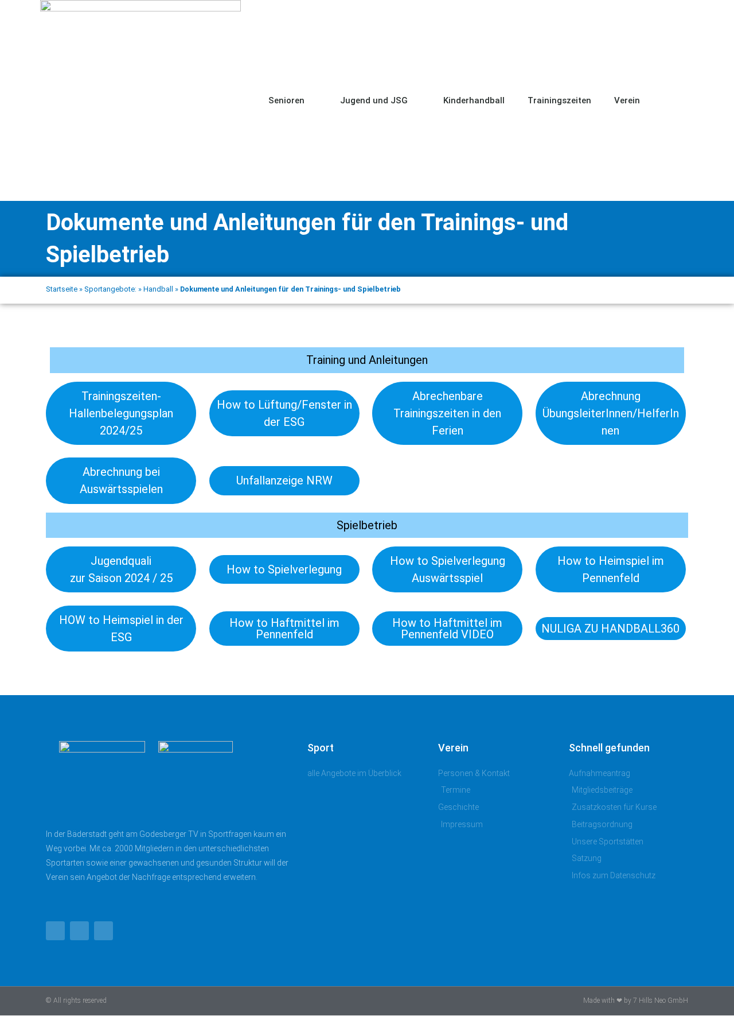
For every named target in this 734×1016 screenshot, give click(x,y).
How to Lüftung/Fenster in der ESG (284, 413)
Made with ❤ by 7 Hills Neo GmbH (635, 1000)
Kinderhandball (474, 100)
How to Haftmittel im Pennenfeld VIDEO (447, 628)
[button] (682, 100)
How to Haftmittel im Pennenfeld (284, 628)
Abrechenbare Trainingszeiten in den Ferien (447, 413)
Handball (158, 289)
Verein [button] (627, 100)
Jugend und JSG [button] (374, 100)
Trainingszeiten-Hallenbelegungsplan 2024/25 (121, 413)
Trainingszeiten (559, 100)
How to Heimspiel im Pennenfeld (610, 569)
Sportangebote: (110, 289)
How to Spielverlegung (284, 569)
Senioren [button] (286, 100)
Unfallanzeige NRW (284, 480)
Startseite (61, 289)
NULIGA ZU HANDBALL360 (610, 628)
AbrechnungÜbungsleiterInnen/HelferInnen (610, 413)
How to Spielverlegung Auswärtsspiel (447, 569)
